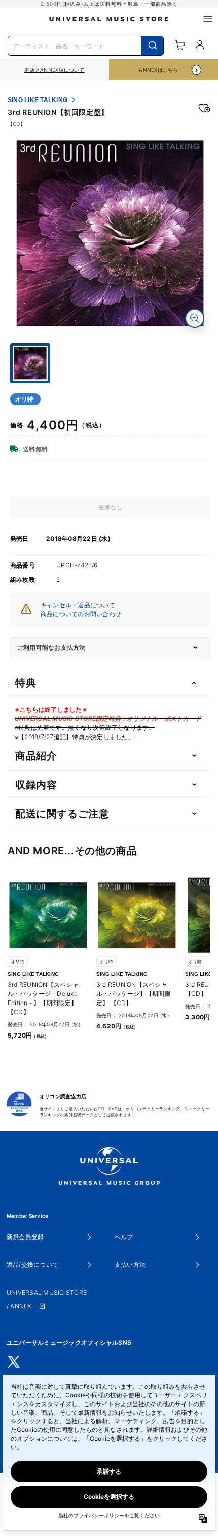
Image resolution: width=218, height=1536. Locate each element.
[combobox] (86, 45)
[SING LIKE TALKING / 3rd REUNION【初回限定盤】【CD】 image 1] (110, 233)
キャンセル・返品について (78, 605)
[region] (54, 69)
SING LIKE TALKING (37, 100)
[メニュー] (208, 19)
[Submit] (152, 46)
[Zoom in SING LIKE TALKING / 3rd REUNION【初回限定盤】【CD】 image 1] (194, 318)
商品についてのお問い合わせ (81, 614)
